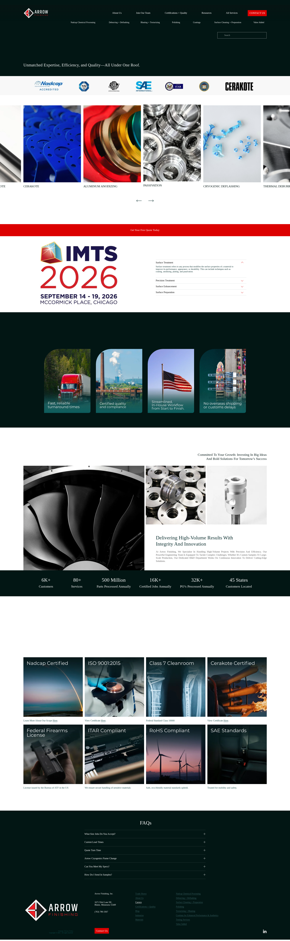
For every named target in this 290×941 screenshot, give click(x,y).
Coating (196, 22)
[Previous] (138, 200)
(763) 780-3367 (101, 912)
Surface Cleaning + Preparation (227, 22)
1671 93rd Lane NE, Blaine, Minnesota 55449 (105, 903)
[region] (145, 146)
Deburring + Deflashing (119, 22)
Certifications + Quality (176, 13)
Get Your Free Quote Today (145, 230)
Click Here (25, 790)
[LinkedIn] (265, 931)
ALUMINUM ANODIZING (100, 186)
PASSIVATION (152, 185)
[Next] (151, 200)
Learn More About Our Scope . (40, 720)
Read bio (86, 790)
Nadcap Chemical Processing (83, 22)
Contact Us (102, 930)
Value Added (258, 22)
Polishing (176, 22)
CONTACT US (257, 13)
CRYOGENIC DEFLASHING (221, 186)
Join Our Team (143, 13)
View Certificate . (95, 720)
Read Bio (25, 723)
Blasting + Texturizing (150, 22)
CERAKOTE (31, 186)
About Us (117, 13)
